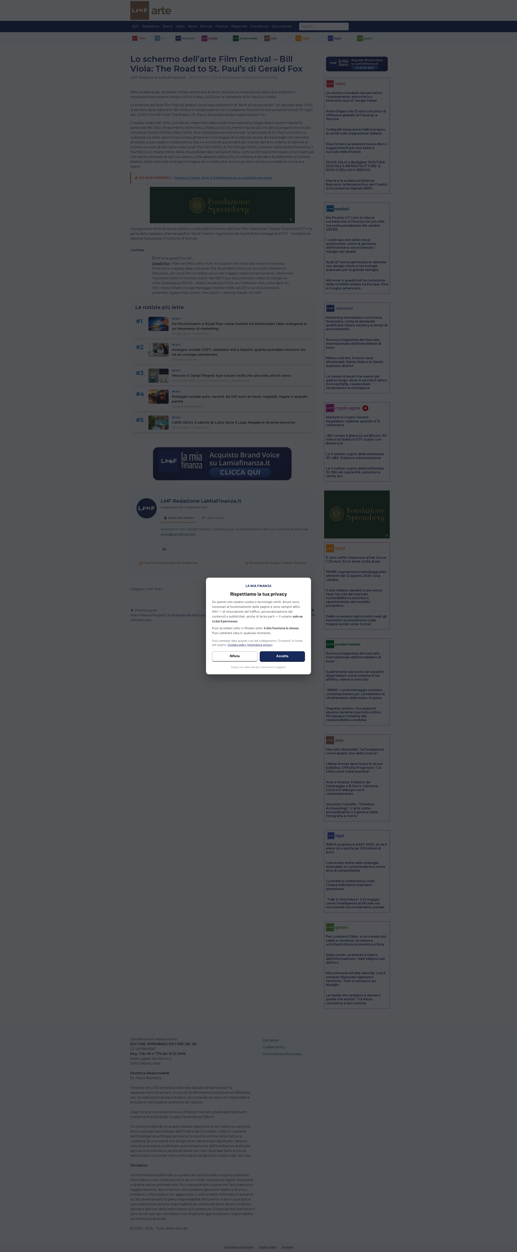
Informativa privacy (260, 644)
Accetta (282, 656)
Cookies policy (237, 644)
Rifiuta (235, 656)
